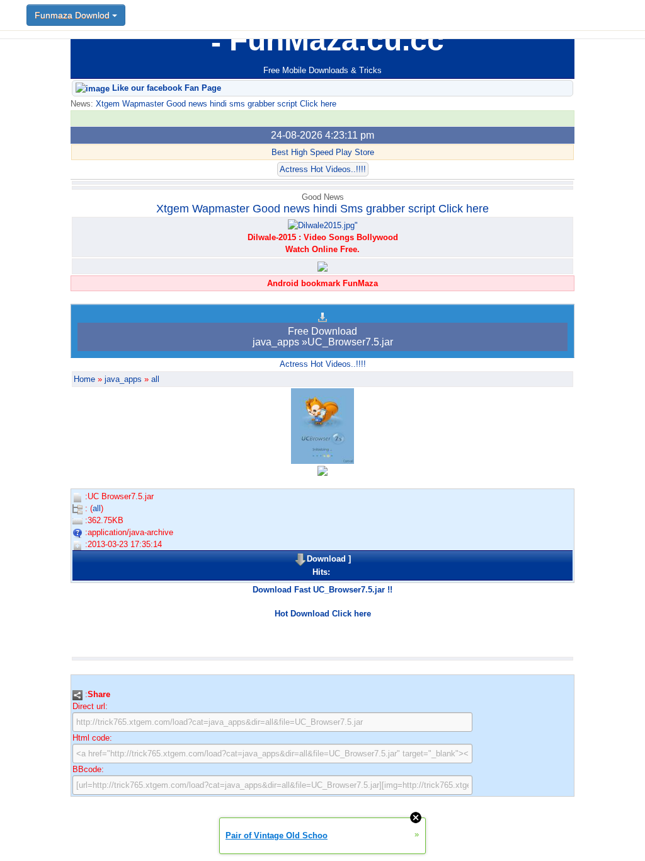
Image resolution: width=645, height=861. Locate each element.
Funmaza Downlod (73, 15)
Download (326, 558)
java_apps (123, 379)
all (155, 379)
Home (84, 379)
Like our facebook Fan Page (165, 88)
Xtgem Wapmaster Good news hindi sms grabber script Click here (214, 103)
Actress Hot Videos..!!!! (323, 169)
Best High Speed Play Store (322, 152)
